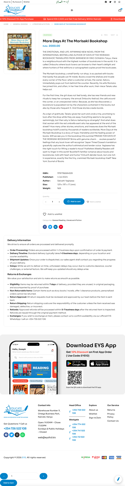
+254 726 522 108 (15, 428)
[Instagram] (115, 2)
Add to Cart (8, 483)
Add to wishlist (95, 202)
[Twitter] (110, 2)
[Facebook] (106, 2)
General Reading (20, 24)
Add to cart (76, 201)
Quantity (46, 196)
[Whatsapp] (119, 2)
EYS (24, 457)
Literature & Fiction (41, 24)
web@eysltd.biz (47, 437)
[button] (28, 37)
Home (6, 24)
